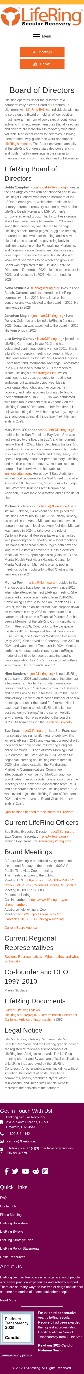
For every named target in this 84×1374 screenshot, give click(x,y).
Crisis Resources (13, 1257)
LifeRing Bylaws (38, 109)
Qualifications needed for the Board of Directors (38, 812)
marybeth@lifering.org (56, 430)
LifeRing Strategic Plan (16, 1240)
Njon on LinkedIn (59, 722)
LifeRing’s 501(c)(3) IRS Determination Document (40, 1015)
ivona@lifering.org (45, 288)
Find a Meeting (11, 1215)
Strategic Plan (46, 373)
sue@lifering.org (34, 730)
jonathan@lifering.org (47, 316)
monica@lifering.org (40, 582)
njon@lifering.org (41, 673)
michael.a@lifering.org (52, 506)
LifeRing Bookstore (14, 1223)
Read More (8, 1300)
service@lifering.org (21, 1141)
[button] (42, 52)
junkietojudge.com (17, 473)
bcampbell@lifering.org (49, 187)
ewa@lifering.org (53, 836)
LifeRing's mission (17, 144)
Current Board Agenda (20, 927)
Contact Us (8, 1206)
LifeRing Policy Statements (19, 1248)
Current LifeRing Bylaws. (22, 1010)
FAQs (4, 1198)
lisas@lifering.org (49, 339)
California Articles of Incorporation (28, 1019)
